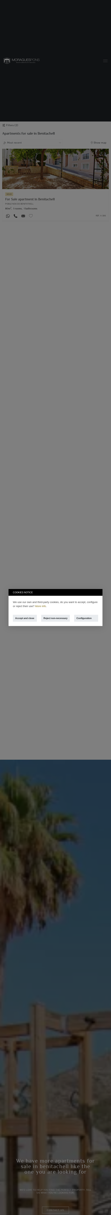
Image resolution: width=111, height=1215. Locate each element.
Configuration (84, 618)
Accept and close (24, 618)
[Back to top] (105, 1209)
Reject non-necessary (55, 618)
